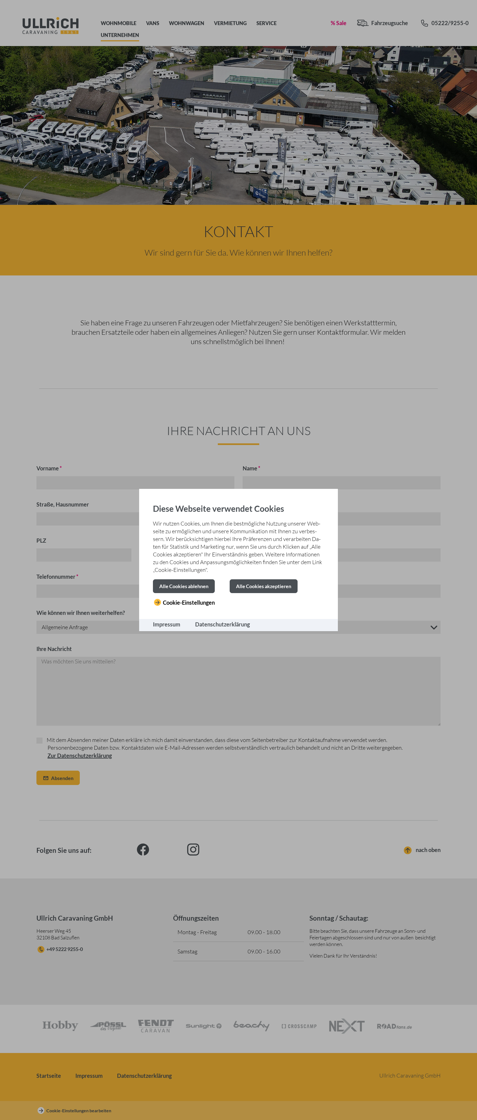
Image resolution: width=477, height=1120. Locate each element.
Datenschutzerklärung (222, 624)
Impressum (166, 624)
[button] (184, 586)
